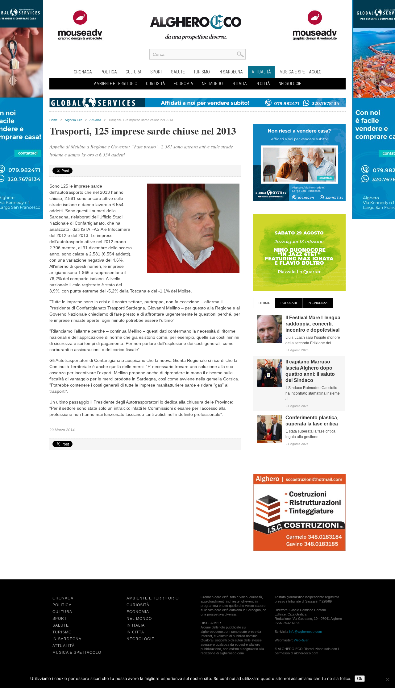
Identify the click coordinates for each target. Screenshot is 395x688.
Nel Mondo (212, 83)
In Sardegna (230, 71)
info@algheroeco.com (305, 631)
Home (53, 120)
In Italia (239, 83)
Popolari (289, 303)
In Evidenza (317, 303)
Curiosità (155, 83)
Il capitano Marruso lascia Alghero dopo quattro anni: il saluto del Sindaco (310, 371)
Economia (183, 83)
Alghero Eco (73, 120)
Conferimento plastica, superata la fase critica (311, 420)
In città (263, 83)
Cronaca (83, 71)
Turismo (201, 71)
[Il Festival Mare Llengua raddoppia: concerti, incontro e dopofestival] (269, 341)
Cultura (134, 71)
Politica (109, 71)
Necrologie (290, 83)
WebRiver (301, 640)
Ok (359, 678)
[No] (387, 679)
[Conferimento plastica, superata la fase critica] (269, 441)
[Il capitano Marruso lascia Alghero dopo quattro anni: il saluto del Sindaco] (269, 385)
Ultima (264, 303)
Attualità (261, 71)
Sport (156, 71)
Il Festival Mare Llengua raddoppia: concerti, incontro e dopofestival (312, 324)
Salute (178, 71)
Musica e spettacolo (301, 71)
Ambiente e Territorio (115, 83)
